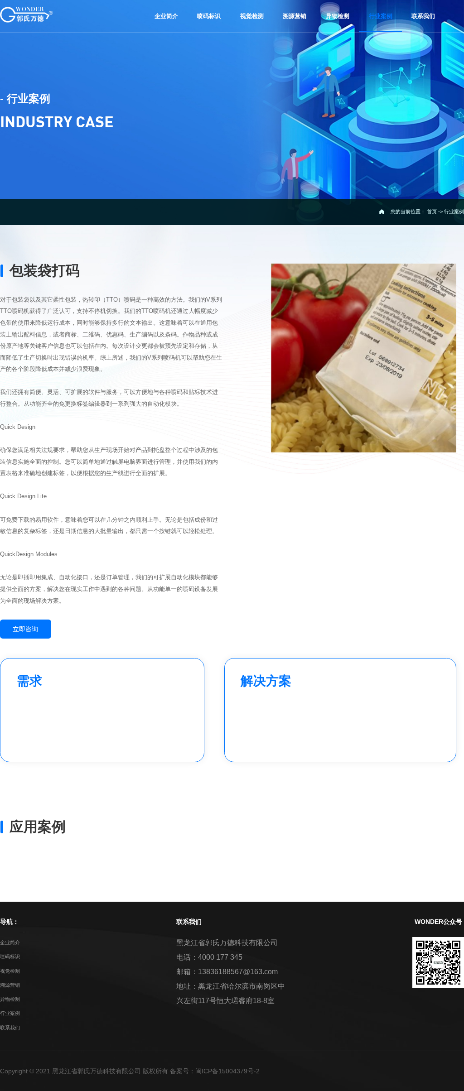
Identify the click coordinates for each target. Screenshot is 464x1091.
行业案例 (10, 1013)
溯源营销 (10, 985)
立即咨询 (25, 629)
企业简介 (10, 942)
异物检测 (10, 999)
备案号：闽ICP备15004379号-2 (215, 1071)
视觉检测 (10, 971)
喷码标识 (10, 956)
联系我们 (10, 1027)
